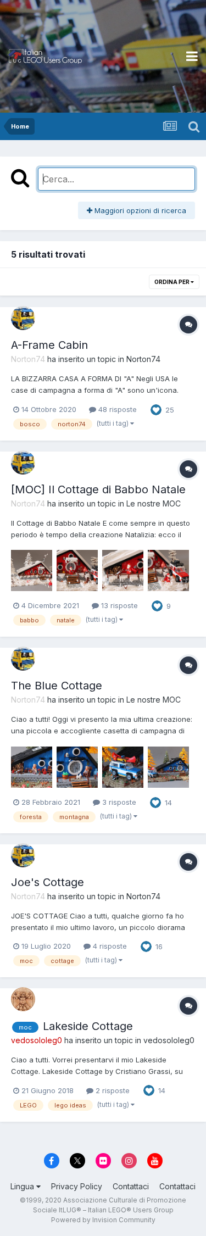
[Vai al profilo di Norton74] (23, 318)
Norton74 (143, 359)
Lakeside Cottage (88, 1026)
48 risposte (116, 409)
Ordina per (172, 282)
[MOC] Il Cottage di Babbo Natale (98, 489)
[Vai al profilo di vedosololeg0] (23, 999)
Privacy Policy (76, 1186)
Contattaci (131, 1186)
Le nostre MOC (153, 503)
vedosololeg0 (168, 1040)
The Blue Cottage (56, 685)
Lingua (23, 1186)
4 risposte (109, 946)
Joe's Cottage (47, 882)
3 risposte (118, 802)
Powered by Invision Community (103, 1220)
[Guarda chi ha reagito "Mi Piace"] (156, 408)
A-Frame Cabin (49, 345)
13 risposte (118, 605)
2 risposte (111, 1090)
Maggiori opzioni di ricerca (139, 210)
